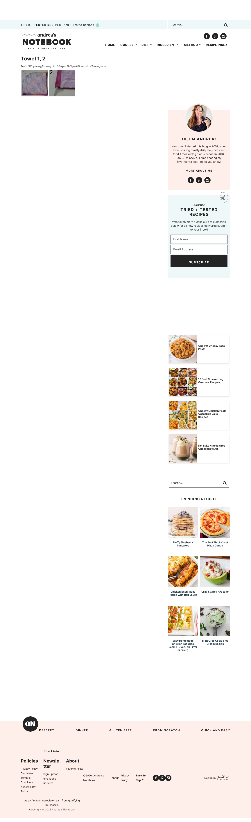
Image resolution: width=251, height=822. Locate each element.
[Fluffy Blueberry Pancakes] (183, 535)
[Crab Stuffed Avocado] (215, 585)
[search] (225, 25)
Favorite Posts (74, 768)
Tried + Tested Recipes (58, 25)
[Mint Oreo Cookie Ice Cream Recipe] (215, 634)
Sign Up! (48, 774)
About (115, 777)
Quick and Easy (215, 730)
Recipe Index (216, 45)
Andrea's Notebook (47, 41)
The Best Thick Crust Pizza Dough (215, 544)
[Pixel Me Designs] (223, 778)
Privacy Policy (29, 768)
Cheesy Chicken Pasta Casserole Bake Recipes (212, 414)
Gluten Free (120, 730)
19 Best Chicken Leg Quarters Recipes (210, 380)
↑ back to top (52, 751)
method (191, 45)
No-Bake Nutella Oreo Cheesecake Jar (211, 447)
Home (110, 45)
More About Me (199, 170)
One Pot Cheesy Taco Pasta (211, 347)
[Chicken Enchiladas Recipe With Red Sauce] (183, 585)
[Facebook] (207, 36)
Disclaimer (27, 773)
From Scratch (166, 730)
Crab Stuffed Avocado (215, 591)
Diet (145, 45)
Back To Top (141, 778)
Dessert (46, 730)
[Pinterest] (215, 36)
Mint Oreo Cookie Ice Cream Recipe (215, 642)
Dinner (82, 730)
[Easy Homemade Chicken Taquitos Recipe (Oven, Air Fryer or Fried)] (183, 634)
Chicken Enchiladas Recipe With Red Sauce (183, 593)
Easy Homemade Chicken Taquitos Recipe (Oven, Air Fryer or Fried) (182, 645)
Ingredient (166, 45)
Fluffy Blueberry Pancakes (183, 544)
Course (127, 45)
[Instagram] (223, 36)
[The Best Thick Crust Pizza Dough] (215, 535)
